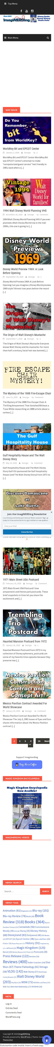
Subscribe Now (27, 532)
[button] (27, 514)
